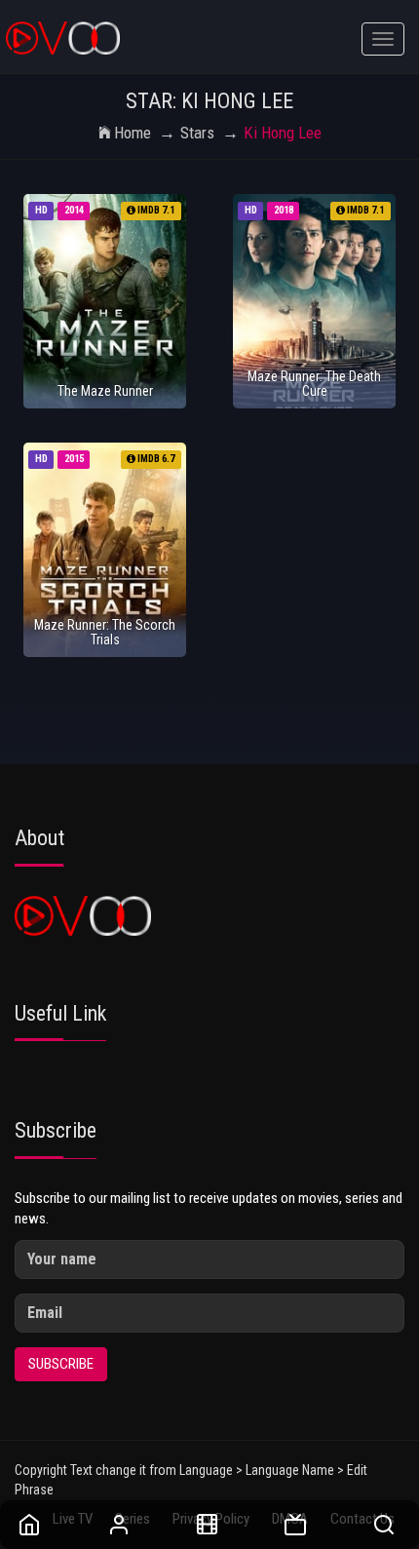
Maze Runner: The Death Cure (314, 383)
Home (132, 132)
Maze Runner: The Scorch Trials (104, 632)
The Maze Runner (105, 391)
